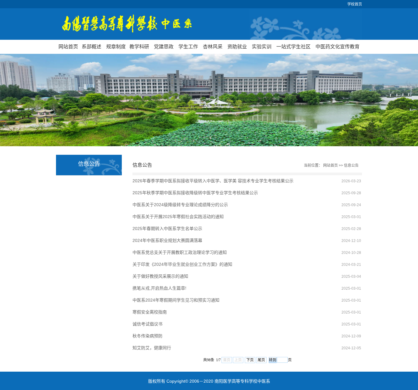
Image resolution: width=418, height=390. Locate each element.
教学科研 (139, 46)
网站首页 (68, 46)
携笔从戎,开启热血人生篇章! (159, 288)
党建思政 (164, 46)
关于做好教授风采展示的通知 (160, 276)
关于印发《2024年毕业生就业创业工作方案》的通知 (182, 264)
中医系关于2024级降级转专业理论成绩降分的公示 (180, 204)
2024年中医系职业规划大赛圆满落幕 (167, 240)
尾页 (261, 360)
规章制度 (116, 46)
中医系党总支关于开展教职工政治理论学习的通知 (179, 252)
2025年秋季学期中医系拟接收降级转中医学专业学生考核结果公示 (195, 192)
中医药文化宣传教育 (337, 46)
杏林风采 (212, 46)
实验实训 (261, 46)
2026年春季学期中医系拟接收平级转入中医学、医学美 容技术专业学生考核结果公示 (212, 180)
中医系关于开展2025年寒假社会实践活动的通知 (178, 216)
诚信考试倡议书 (147, 323)
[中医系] (209, 24)
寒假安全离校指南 (149, 312)
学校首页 (354, 4)
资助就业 (237, 46)
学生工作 (188, 46)
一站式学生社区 (293, 46)
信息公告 (351, 165)
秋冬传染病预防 (147, 335)
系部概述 (91, 46)
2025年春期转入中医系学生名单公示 (167, 228)
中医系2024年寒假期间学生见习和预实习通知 (175, 300)
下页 (250, 360)
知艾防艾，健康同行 (151, 347)
